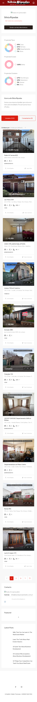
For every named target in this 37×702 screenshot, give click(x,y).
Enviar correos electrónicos (18, 27)
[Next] (25, 578)
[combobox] (18, 128)
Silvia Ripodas (10, 168)
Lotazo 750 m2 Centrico (12, 288)
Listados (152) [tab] (9, 118)
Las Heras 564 (9, 199)
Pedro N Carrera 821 (11, 155)
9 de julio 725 (8, 374)
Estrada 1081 (8, 330)
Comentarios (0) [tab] (27, 118)
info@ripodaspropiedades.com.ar (22, 595)
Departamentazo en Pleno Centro (15, 464)
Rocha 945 (7, 509)
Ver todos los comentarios (13, 21)
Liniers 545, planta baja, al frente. (14, 244)
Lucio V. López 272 (10, 553)
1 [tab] (19, 618)
